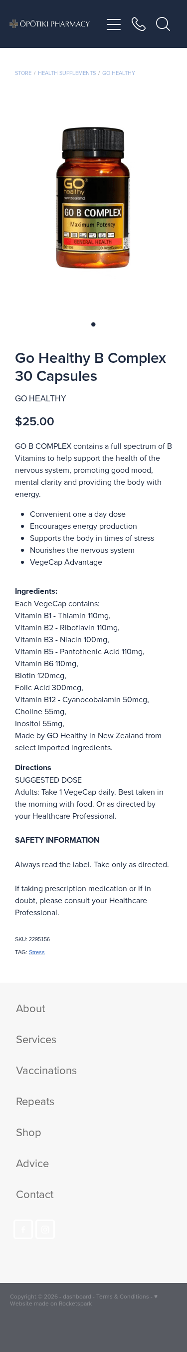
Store (23, 73)
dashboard (77, 1296)
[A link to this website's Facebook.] (23, 1229)
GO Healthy (118, 73)
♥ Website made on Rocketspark (84, 1300)
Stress (37, 952)
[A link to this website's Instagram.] (45, 1229)
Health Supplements (67, 73)
